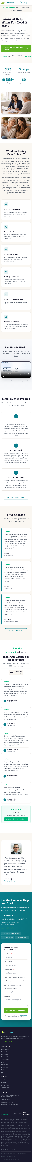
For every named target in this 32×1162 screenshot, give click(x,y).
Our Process (4, 1054)
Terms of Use (5, 1087)
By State (3, 1070)
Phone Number (9, 969)
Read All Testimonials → (16, 631)
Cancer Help (4, 1064)
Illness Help (4, 1067)
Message (7, 996)
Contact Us (4, 1082)
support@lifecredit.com (8, 928)
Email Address (8, 961)
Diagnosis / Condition (10, 988)
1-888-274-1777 (10, 915)
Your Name (8, 954)
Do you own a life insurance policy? (15, 977)
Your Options (5, 1059)
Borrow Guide (5, 1057)
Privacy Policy (23, 1015)
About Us (3, 1080)
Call (24, 2)
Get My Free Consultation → (16, 1010)
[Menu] (29, 2)
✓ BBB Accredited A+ (22, 937)
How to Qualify (5, 1052)
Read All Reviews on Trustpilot (15, 819)
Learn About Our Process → (16, 497)
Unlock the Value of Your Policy (13, 48)
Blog (2, 1072)
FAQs (2, 1062)
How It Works (5, 1049)
